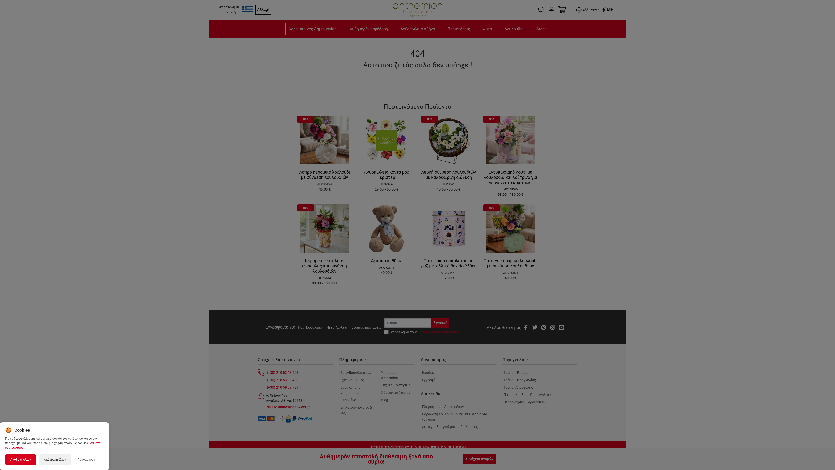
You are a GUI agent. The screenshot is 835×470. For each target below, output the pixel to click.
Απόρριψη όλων (55, 459)
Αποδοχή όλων (20, 459)
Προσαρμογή (86, 459)
